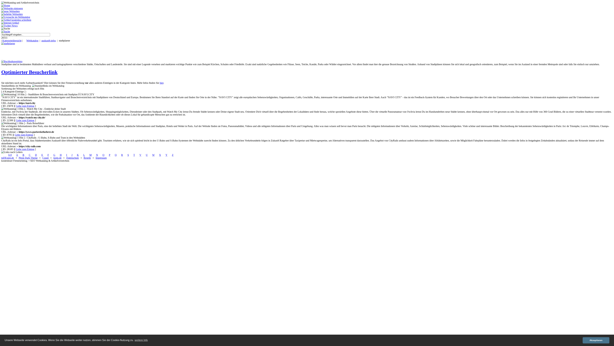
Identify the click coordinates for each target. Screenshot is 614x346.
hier (161, 83)
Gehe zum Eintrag (25, 106)
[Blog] (10, 22)
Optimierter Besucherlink (29, 72)
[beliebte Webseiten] (12, 14)
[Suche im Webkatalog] (5, 31)
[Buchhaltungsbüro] (11, 61)
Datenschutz (72, 158)
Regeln (87, 158)
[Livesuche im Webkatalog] (15, 17)
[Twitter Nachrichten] (9, 25)
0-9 (10, 155)
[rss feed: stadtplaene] (8, 43)
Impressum (101, 158)
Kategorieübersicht (11, 40)
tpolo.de (57, 158)
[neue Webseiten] (10, 11)
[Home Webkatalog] (5, 5)
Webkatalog (32, 40)
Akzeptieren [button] (596, 340)
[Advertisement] (58, 52)
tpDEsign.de (7, 158)
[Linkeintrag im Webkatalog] (12, 8)
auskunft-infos (48, 40)
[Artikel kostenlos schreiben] (16, 20)
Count (45, 158)
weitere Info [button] (141, 340)
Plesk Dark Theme (28, 158)
